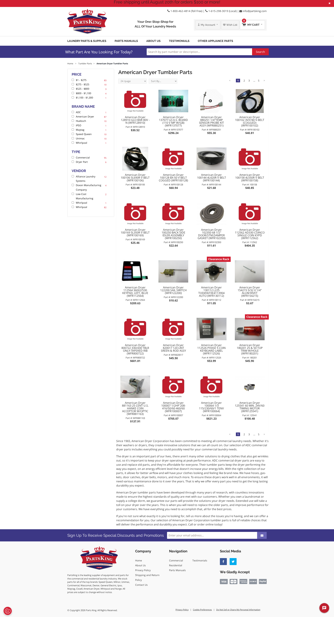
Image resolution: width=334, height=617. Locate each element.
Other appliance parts (215, 41)
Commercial (176, 560)
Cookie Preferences (202, 609)
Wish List (231, 24)
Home (138, 560)
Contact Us (141, 584)
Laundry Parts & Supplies (86, 41)
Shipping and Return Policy (147, 577)
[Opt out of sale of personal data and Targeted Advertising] (7, 611)
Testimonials (179, 41)
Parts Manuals (126, 41)
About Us (153, 41)
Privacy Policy (143, 570)
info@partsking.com (255, 11)
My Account (208, 24)
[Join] (262, 535)
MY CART (251, 23)
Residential (175, 565)
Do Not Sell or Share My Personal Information (238, 609)
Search (260, 52)
